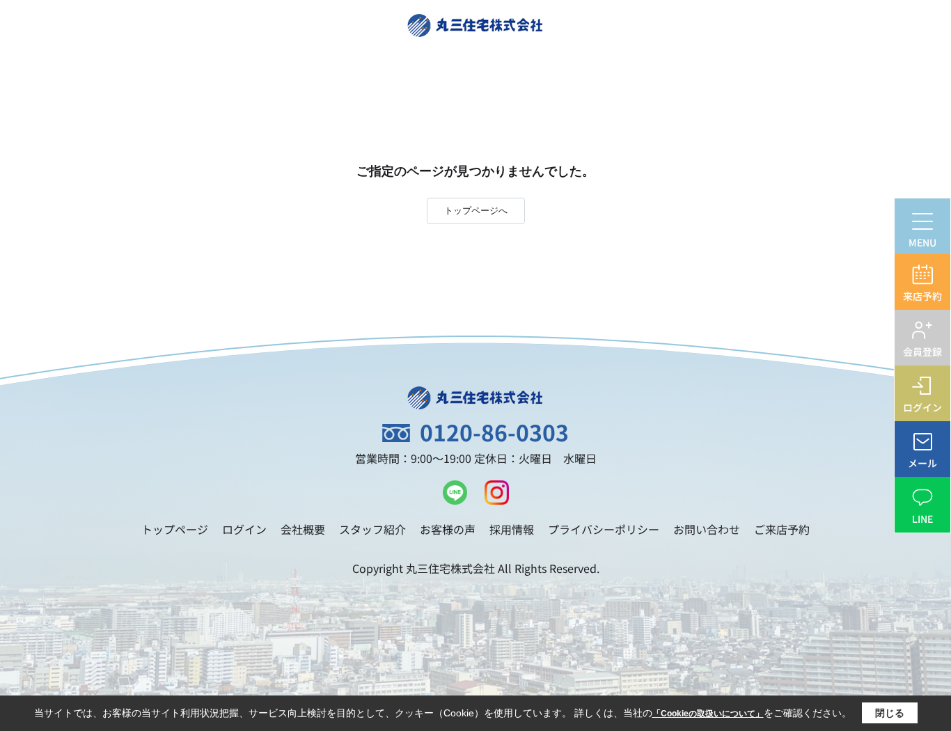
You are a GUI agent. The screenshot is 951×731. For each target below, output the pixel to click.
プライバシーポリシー (603, 529)
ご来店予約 (782, 529)
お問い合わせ (706, 529)
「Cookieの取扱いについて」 (708, 713)
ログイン (244, 529)
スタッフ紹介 (372, 529)
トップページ (174, 529)
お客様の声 (447, 529)
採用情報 (511, 529)
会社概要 (303, 529)
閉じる (889, 712)
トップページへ (476, 210)
